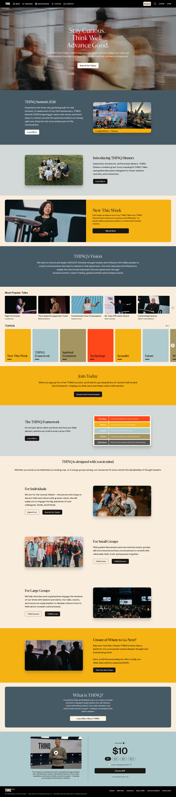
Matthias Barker (44, 319)
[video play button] (56, 753)
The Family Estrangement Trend (53, 316)
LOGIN (161, 4)
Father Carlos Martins (146, 319)
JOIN (169, 4)
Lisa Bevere (9, 319)
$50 (123, 759)
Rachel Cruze (76, 319)
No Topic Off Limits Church (117, 316)
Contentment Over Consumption (86, 316)
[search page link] (154, 3)
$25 (115, 759)
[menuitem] (16, 4)
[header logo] (8, 4)
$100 (132, 759)
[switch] (124, 743)
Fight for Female (12, 316)
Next (172, 308)
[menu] (64, 4)
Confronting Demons (147, 316)
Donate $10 (120, 771)
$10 (108, 759)
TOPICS (57, 4)
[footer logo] (10, 790)
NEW (18, 4)
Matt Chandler (110, 319)
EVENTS (70, 4)
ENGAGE (29, 4)
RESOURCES (43, 4)
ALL (167, 326)
